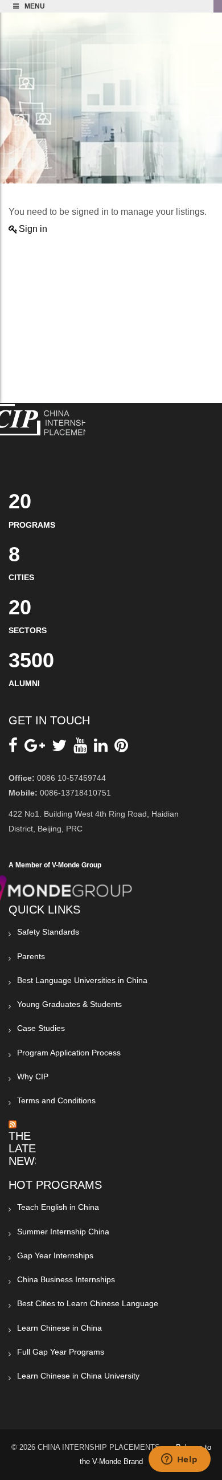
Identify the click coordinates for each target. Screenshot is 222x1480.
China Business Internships (66, 1279)
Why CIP (32, 1076)
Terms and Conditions (56, 1100)
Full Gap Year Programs (60, 1351)
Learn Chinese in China (59, 1327)
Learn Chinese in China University (78, 1375)
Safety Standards (48, 931)
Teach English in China (58, 1207)
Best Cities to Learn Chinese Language (87, 1303)
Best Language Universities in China (82, 980)
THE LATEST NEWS (29, 1148)
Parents (31, 956)
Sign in (33, 229)
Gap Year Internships (55, 1255)
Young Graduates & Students (69, 1004)
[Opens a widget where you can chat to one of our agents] (179, 1460)
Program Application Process (69, 1052)
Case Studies (41, 1028)
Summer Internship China (63, 1231)
